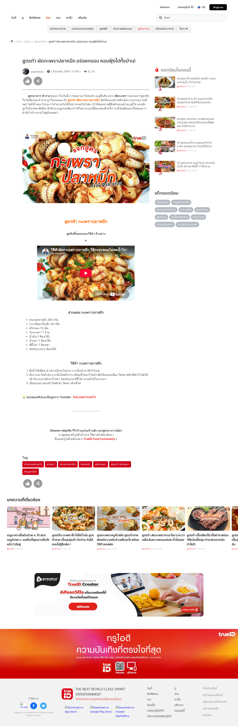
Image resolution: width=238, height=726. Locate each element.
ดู (23, 18)
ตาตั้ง (69, 18)
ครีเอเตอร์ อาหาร (164, 29)
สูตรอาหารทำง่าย (166, 210)
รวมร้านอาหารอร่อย (83, 29)
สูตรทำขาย (202, 210)
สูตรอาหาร (144, 29)
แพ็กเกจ (178, 705)
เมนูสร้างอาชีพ (181, 202)
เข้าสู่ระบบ (218, 7)
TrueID (21, 7)
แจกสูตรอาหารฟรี (187, 224)
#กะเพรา (51, 464)
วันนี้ (13, 18)
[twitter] (43, 705)
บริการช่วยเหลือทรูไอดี (159, 716)
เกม (58, 18)
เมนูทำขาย (198, 217)
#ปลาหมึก (85, 464)
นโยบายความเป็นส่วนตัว (215, 702)
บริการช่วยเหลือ (210, 708)
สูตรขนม (161, 217)
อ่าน (48, 18)
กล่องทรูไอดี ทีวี (185, 7)
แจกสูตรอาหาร (165, 224)
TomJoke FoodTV (84, 397)
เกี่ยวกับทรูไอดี (210, 688)
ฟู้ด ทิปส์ (10, 548)
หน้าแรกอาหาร (58, 29)
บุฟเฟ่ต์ (103, 29)
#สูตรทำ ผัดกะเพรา (120, 464)
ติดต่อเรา (207, 715)
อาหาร (27, 42)
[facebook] (33, 705)
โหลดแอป (165, 7)
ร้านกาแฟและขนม (122, 29)
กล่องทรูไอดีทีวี (155, 711)
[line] (23, 705)
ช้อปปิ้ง (151, 705)
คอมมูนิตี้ (179, 711)
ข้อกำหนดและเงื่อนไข (213, 695)
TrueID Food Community (99, 439)
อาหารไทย (186, 210)
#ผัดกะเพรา (100, 464)
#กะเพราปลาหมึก (68, 464)
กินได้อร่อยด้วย (179, 217)
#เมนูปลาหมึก (30, 471)
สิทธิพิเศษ (34, 18)
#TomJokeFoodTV (33, 464)
